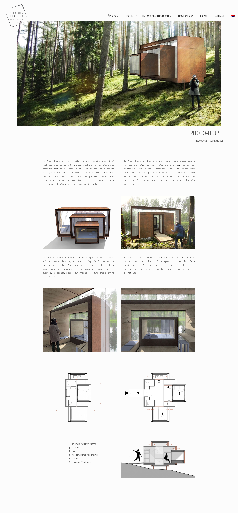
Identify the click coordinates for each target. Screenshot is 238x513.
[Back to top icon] (221, 506)
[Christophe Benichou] (16, 15)
